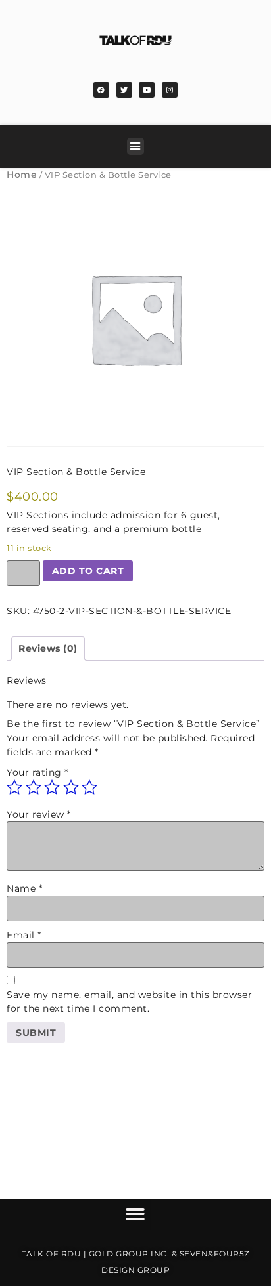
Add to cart (88, 571)
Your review (39, 814)
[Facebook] (101, 90)
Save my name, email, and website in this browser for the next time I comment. (129, 1001)
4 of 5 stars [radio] (71, 787)
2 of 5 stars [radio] (33, 787)
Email (24, 935)
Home (22, 174)
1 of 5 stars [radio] (14, 787)
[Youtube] (147, 90)
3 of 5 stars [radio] (52, 787)
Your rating (37, 772)
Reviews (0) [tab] (48, 648)
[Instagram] (170, 90)
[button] (135, 146)
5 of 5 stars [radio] (89, 787)
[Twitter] (124, 90)
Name (24, 888)
